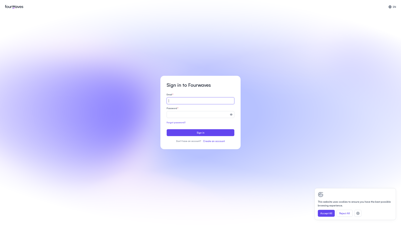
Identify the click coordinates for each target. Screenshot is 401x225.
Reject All (344, 213)
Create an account (214, 141)
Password (172, 108)
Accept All (326, 213)
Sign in (200, 132)
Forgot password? (176, 122)
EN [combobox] (394, 6)
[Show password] (231, 115)
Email (170, 94)
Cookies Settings (357, 213)
